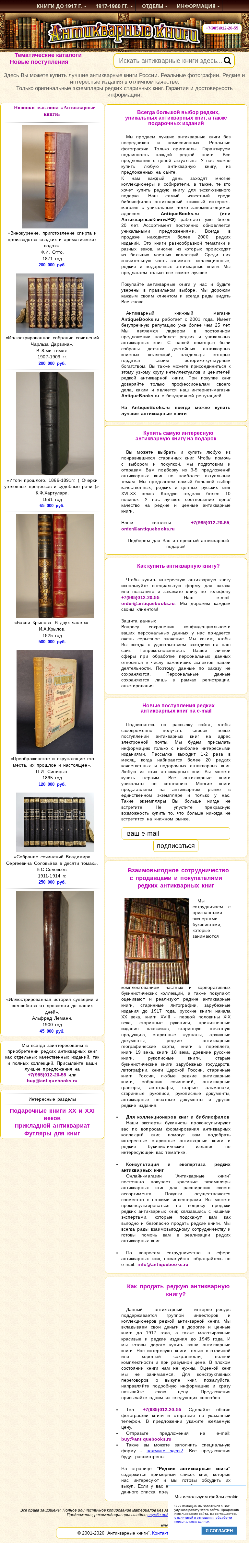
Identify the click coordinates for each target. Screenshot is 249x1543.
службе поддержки (165, 1515)
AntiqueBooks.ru (180, 213)
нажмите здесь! (165, 1450)
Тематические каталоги (48, 55)
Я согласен (219, 1530)
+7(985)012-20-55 (222, 28)
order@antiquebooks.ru (148, 528)
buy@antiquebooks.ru (52, 1080)
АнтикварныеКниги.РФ (147, 219)
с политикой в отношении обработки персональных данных (203, 1519)
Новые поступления (39, 62)
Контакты (162, 1533)
